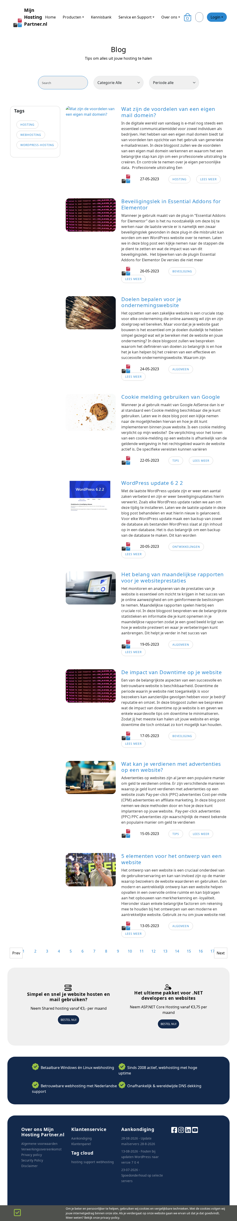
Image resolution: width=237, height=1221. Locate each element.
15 (189, 951)
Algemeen (180, 369)
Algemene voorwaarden (39, 1143)
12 (153, 951)
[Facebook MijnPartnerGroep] (174, 1129)
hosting (27, 125)
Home (50, 17)
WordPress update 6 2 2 (152, 482)
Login (215, 17)
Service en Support (135, 17)
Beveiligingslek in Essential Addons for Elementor (171, 204)
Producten (72, 17)
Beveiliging (182, 271)
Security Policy (32, 1160)
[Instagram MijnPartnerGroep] (181, 1129)
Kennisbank (101, 17)
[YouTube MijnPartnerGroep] (195, 1129)
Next (221, 953)
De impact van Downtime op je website (171, 672)
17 (212, 951)
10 (130, 951)
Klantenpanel (81, 1144)
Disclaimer (29, 1166)
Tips (175, 461)
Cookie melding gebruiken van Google (170, 396)
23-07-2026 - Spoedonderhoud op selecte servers (142, 1175)
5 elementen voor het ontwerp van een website (171, 859)
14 (177, 951)
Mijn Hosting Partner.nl (31, 17)
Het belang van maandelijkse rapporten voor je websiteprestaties (172, 577)
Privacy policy (31, 1154)
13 (165, 951)
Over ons (169, 17)
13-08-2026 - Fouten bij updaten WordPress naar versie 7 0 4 (140, 1157)
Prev (16, 953)
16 (201, 951)
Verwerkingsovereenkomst (41, 1149)
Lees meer (208, 179)
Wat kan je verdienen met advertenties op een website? (171, 767)
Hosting (179, 179)
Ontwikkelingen (186, 547)
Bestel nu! (68, 1020)
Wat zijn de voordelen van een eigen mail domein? (168, 112)
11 (142, 951)
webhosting (30, 135)
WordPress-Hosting (37, 145)
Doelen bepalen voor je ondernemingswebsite (151, 302)
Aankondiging (81, 1138)
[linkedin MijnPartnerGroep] (188, 1129)
